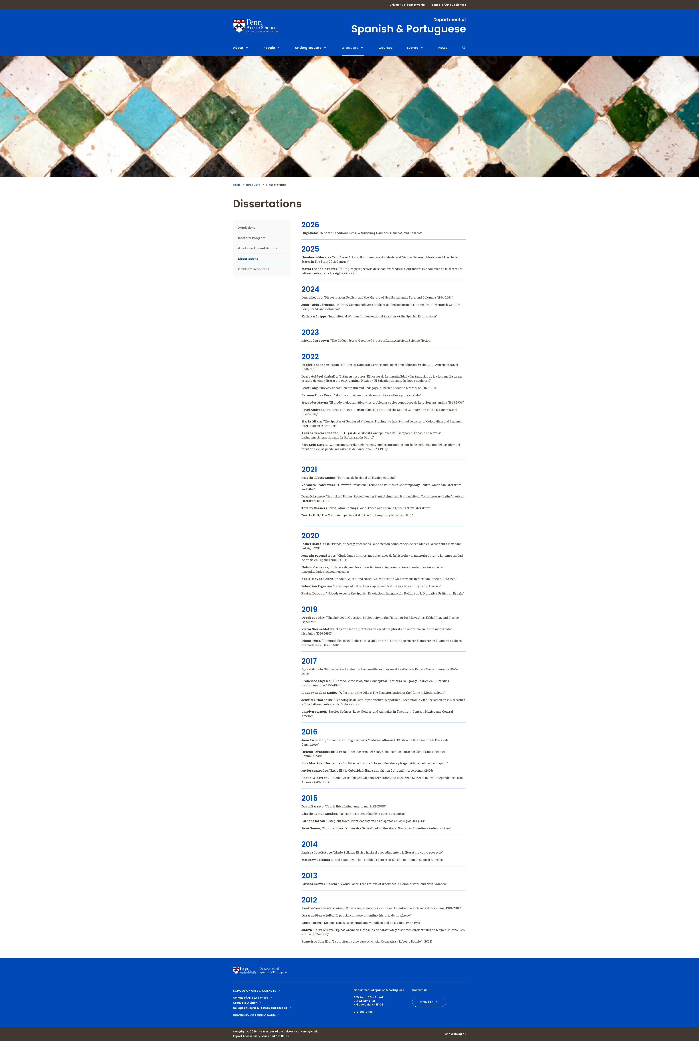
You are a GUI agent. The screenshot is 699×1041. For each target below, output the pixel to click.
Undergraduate (308, 47)
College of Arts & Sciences (250, 997)
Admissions (246, 228)
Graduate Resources (253, 269)
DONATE (426, 1002)
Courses (385, 47)
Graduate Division (245, 1003)
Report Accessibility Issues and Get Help (260, 1036)
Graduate (350, 47)
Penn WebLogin (454, 1034)
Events (412, 47)
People (269, 47)
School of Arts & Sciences (449, 5)
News (442, 47)
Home (236, 185)
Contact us (419, 990)
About (238, 47)
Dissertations (248, 259)
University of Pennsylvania (407, 5)
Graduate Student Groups (257, 248)
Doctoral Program (251, 238)
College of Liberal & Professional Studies (260, 1008)
